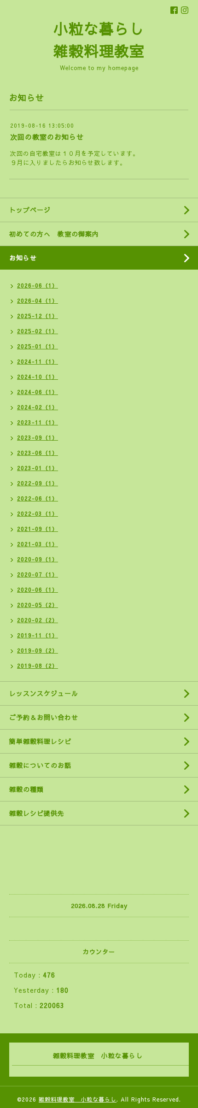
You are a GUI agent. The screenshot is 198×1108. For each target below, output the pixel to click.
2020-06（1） (37, 589)
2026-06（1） (37, 285)
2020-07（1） (37, 574)
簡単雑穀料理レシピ (40, 741)
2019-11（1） (37, 635)
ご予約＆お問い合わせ (43, 717)
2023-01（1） (37, 467)
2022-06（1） (37, 498)
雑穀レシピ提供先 (36, 813)
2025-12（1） (37, 315)
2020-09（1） (37, 559)
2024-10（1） (37, 376)
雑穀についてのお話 (40, 765)
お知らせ (23, 257)
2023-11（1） (37, 422)
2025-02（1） (37, 331)
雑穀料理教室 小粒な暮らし (77, 1099)
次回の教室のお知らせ (47, 136)
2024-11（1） (37, 361)
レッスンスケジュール (43, 693)
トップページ (30, 209)
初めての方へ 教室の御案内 (54, 233)
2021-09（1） (37, 528)
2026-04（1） (37, 300)
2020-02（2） (37, 620)
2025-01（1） (37, 346)
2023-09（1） (37, 437)
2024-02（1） (37, 407)
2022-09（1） (37, 483)
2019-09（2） (37, 650)
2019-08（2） (37, 665)
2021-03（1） (37, 544)
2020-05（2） (37, 604)
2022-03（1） (37, 513)
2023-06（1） (37, 452)
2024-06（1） (37, 391)
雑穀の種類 (26, 789)
